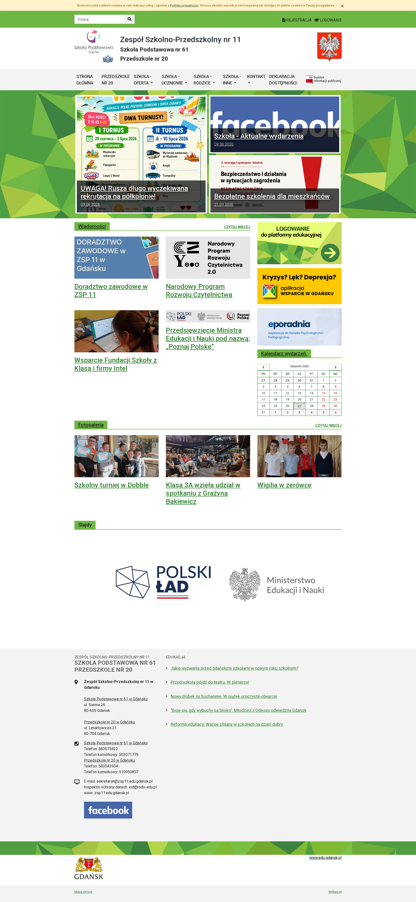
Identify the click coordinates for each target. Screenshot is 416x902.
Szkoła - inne (232, 80)
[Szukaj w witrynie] (129, 19)
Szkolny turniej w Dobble (111, 485)
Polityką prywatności (184, 5)
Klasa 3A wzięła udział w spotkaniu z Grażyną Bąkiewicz (203, 493)
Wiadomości (92, 226)
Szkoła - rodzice (202, 80)
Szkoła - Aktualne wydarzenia (259, 139)
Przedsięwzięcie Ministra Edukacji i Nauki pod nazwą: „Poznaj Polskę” (208, 338)
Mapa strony (83, 892)
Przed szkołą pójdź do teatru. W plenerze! (210, 682)
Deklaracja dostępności (283, 80)
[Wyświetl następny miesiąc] (336, 367)
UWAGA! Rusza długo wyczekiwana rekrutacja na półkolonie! (134, 195)
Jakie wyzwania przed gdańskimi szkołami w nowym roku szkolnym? (235, 668)
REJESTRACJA (298, 20)
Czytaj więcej (237, 227)
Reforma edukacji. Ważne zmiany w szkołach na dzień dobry (227, 724)
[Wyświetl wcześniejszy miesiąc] (263, 367)
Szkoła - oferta (142, 80)
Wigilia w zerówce (284, 485)
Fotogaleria (91, 425)
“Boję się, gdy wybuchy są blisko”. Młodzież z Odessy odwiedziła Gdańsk (238, 710)
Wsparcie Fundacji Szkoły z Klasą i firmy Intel (115, 364)
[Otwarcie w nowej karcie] (299, 242)
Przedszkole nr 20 (116, 80)
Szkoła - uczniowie (173, 80)
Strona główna (84, 80)
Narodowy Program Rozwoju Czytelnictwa (199, 291)
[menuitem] (146, 79)
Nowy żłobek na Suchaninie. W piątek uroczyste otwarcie (224, 696)
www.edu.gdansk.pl (325, 857)
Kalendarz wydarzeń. (284, 353)
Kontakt (256, 76)
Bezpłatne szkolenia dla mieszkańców (272, 199)
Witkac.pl (335, 892)
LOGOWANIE (330, 20)
